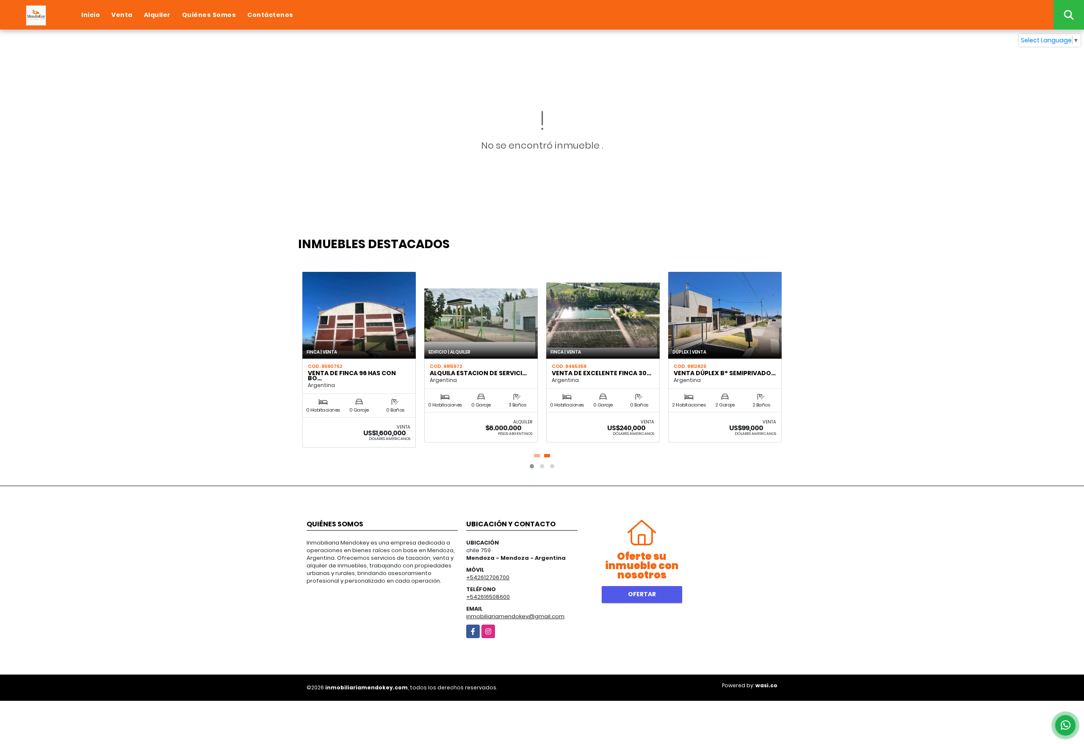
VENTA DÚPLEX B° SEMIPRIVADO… (725, 373)
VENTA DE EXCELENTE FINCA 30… (601, 373)
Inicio (90, 15)
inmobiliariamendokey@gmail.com (515, 616)
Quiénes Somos (209, 15)
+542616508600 (488, 597)
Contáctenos (270, 15)
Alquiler (157, 15)
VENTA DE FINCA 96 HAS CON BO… (352, 376)
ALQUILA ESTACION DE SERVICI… (478, 373)
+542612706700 (487, 577)
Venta (122, 15)
